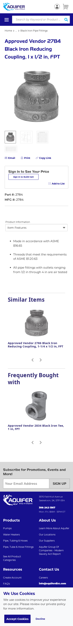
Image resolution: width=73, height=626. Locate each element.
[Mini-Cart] (65, 6)
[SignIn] (57, 6)
